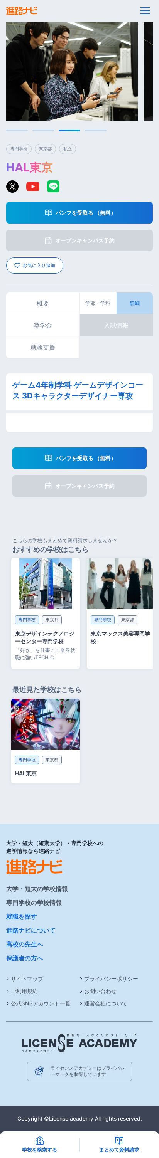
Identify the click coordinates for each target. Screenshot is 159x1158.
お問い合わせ (100, 991)
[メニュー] (145, 10)
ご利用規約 (24, 991)
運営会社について (105, 1003)
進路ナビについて (31, 930)
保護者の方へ (24, 958)
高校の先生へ (24, 944)
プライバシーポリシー (111, 978)
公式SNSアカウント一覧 (41, 1003)
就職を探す (21, 916)
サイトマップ (27, 978)
